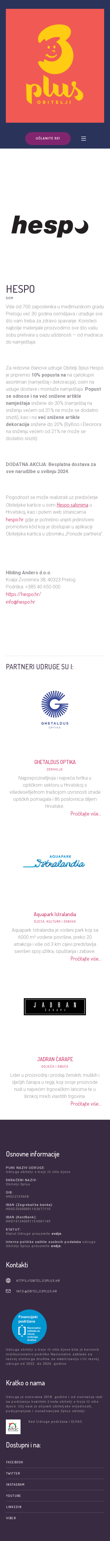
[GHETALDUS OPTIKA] (55, 709)
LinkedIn (14, 1507)
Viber (11, 1518)
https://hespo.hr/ (23, 594)
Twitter (13, 1473)
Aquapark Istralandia (55, 914)
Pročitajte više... (85, 813)
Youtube (13, 1496)
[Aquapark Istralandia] (55, 861)
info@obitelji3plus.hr (36, 1291)
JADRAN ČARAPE (55, 1059)
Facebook (14, 1462)
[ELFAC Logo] (16, 1426)
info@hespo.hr (20, 601)
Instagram (15, 1484)
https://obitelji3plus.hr (38, 1281)
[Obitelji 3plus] (55, 66)
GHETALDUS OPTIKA (55, 762)
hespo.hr (15, 519)
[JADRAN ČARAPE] (55, 1006)
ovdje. (57, 1234)
